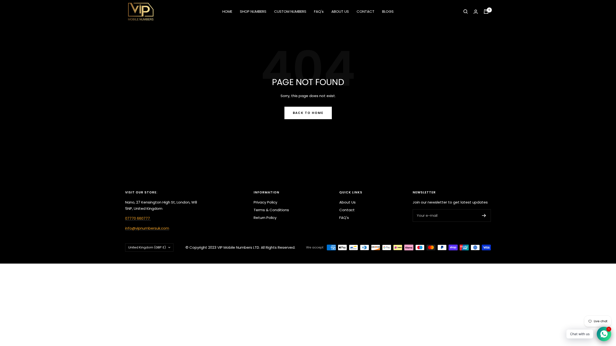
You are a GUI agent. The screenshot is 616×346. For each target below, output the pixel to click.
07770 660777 (138, 218)
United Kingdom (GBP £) (147, 247)
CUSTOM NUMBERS (290, 11)
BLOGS (388, 11)
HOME (227, 11)
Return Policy (265, 217)
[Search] (465, 11)
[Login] (476, 12)
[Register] (484, 215)
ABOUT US (340, 11)
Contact (347, 209)
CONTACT (365, 11)
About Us (347, 202)
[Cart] (486, 11)
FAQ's (319, 11)
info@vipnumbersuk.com (147, 228)
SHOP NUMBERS (253, 11)
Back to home (308, 113)
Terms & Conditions (271, 209)
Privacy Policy (265, 202)
